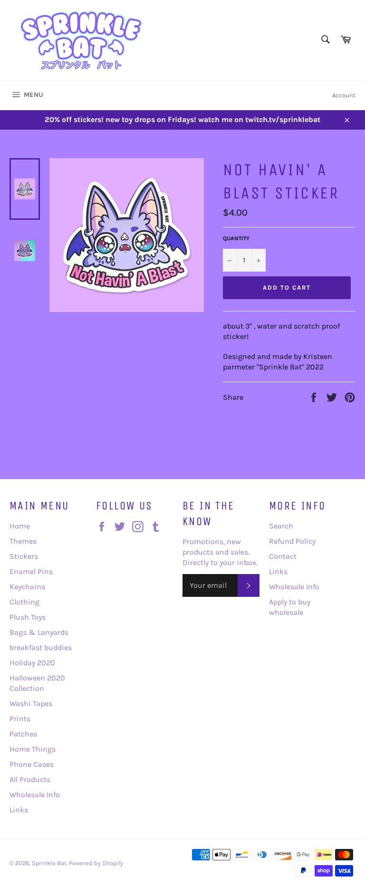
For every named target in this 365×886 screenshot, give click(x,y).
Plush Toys (28, 617)
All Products (30, 779)
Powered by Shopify (96, 863)
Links (19, 809)
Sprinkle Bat (49, 863)
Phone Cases (32, 764)
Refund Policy (292, 541)
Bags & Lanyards (39, 632)
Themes (23, 541)
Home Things (33, 749)
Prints (20, 718)
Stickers (24, 556)
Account (343, 95)
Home (20, 525)
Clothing (24, 601)
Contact (283, 556)
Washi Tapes (31, 703)
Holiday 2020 (32, 662)
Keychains (27, 586)
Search (281, 525)
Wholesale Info (35, 794)
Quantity (236, 238)
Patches (23, 733)
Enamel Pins (31, 571)
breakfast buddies (41, 647)
